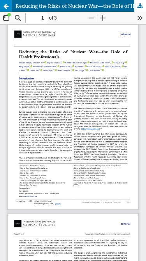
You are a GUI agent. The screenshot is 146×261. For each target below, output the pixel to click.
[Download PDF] (140, 6)
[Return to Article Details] (6, 6)
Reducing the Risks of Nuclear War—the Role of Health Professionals (81, 5)
